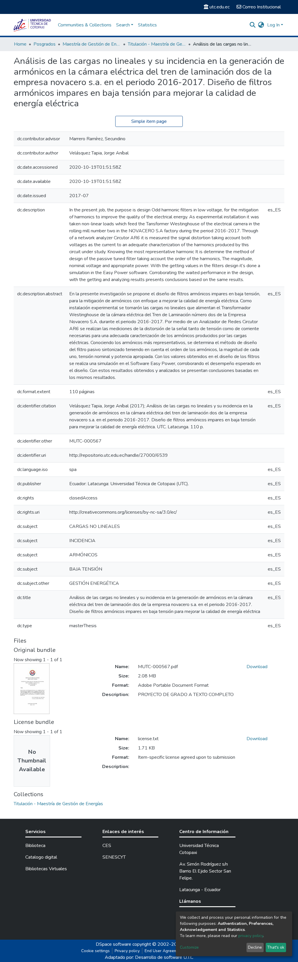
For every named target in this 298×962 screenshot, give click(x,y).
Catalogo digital (41, 857)
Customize (189, 947)
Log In (273, 25)
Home (20, 44)
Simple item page (149, 121)
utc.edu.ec (220, 7)
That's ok (275, 947)
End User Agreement (164, 951)
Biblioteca (35, 845)
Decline (255, 947)
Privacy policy (127, 951)
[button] (261, 24)
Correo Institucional (261, 7)
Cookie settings (95, 951)
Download (256, 666)
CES (106, 845)
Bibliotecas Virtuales (46, 869)
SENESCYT (114, 857)
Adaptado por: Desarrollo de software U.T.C (149, 957)
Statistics (147, 25)
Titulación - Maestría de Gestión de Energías (157, 44)
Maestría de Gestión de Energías (92, 44)
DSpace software (113, 944)
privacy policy (250, 935)
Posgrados (44, 44)
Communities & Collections (84, 25)
